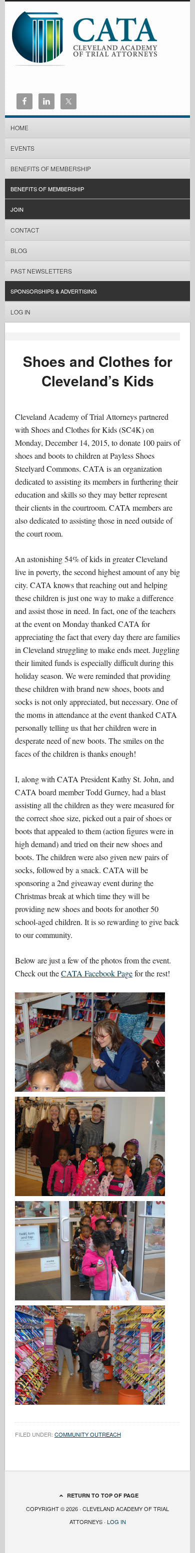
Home (19, 127)
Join (17, 209)
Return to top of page (102, 1495)
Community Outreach (87, 1434)
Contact (24, 230)
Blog (18, 250)
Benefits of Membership (50, 168)
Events (22, 148)
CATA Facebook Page (96, 973)
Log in (20, 312)
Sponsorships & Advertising (53, 291)
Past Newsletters (41, 271)
